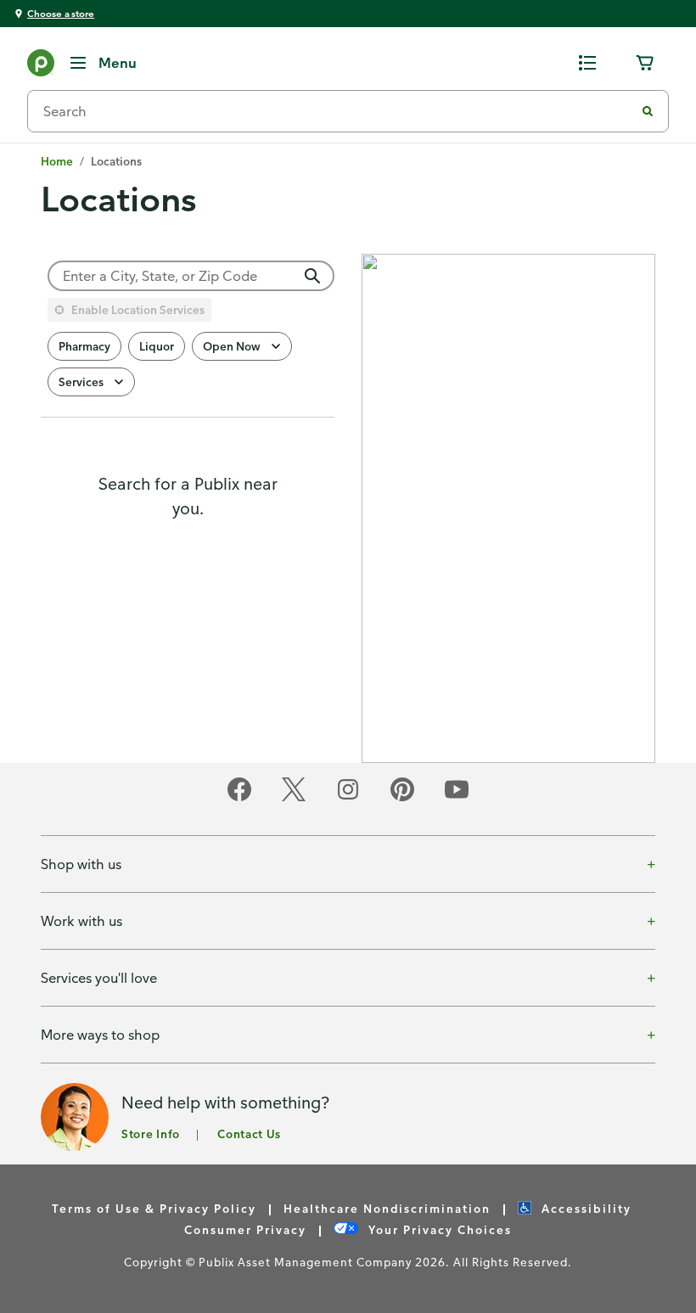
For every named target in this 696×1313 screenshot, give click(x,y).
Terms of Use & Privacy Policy (154, 1208)
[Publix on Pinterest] (402, 798)
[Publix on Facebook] (239, 798)
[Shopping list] (587, 62)
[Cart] (645, 62)
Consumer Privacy (245, 1229)
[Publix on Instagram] (348, 798)
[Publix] (40, 66)
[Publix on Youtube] (456, 798)
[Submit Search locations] (312, 275)
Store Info (150, 1133)
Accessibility (586, 1208)
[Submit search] (647, 111)
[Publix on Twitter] (293, 798)
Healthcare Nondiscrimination (387, 1208)
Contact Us (249, 1133)
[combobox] (338, 111)
